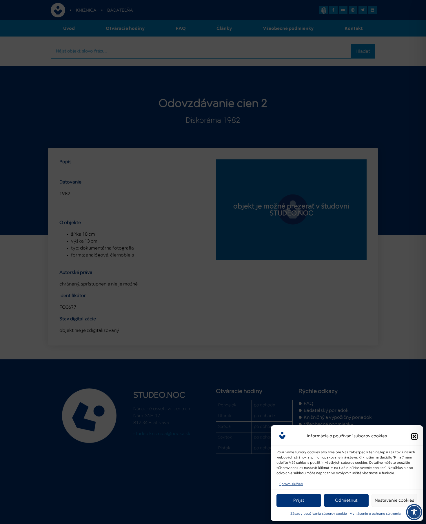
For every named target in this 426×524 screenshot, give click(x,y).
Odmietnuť (346, 500)
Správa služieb (291, 484)
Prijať (298, 500)
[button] (414, 436)
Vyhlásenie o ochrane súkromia (375, 514)
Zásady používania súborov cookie (318, 514)
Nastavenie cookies (394, 500)
